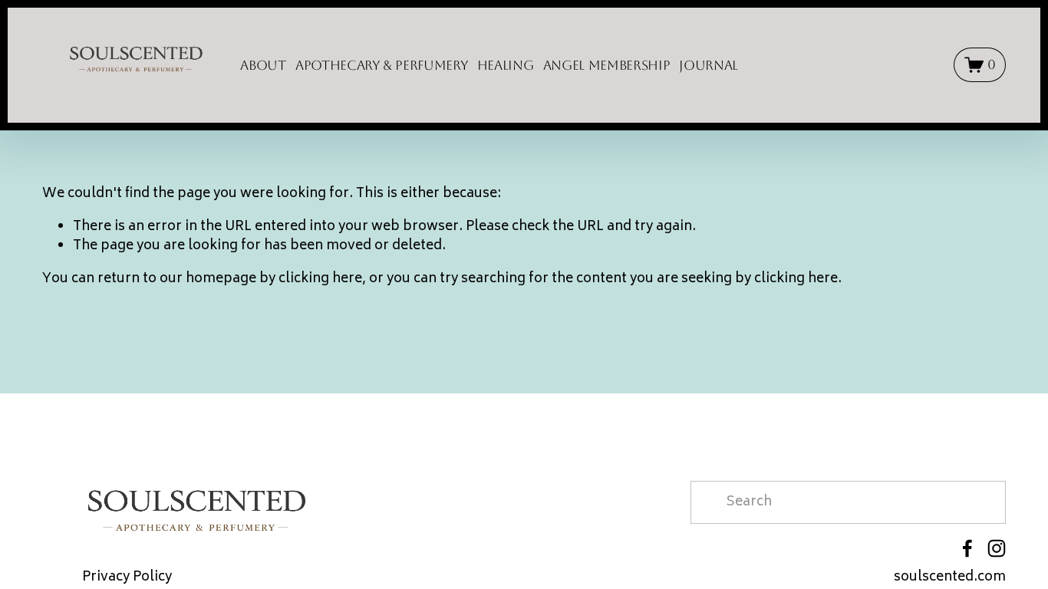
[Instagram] (996, 548)
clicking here (320, 279)
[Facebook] (967, 548)
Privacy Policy (127, 578)
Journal (708, 65)
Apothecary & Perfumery (381, 65)
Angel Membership (607, 65)
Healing (505, 65)
